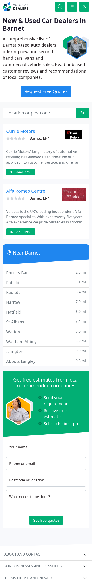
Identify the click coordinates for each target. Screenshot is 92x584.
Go (82, 113)
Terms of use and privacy (28, 578)
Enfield (46, 282)
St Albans (46, 322)
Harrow (46, 302)
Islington (46, 351)
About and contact (23, 554)
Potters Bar (46, 272)
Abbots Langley (46, 361)
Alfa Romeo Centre (25, 191)
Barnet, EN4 (40, 138)
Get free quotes (46, 520)
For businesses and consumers (34, 566)
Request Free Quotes (46, 91)
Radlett (46, 292)
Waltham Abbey (46, 341)
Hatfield (46, 312)
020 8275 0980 (20, 232)
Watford (46, 331)
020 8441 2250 (20, 172)
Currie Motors (20, 131)
